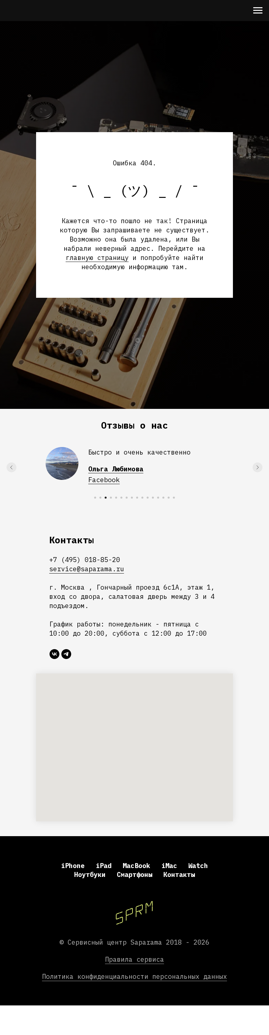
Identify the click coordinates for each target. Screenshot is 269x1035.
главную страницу (97, 581)
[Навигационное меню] (257, 10)
